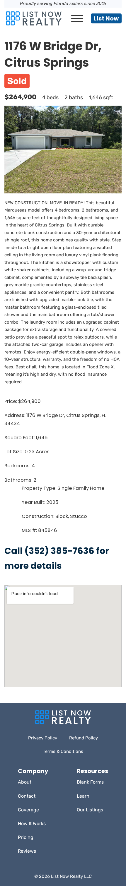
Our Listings (90, 810)
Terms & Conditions (63, 751)
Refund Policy (83, 738)
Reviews (27, 851)
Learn (83, 796)
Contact (26, 796)
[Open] (77, 18)
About (24, 782)
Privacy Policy (42, 738)
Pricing (25, 837)
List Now (106, 18)
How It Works (32, 823)
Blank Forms (90, 782)
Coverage (28, 810)
